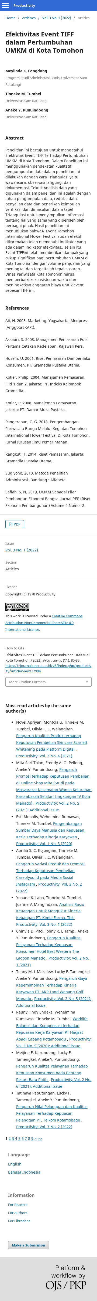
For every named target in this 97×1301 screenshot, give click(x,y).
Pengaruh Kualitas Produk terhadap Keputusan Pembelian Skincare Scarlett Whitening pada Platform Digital (51, 742)
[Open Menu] (5, 5)
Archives (29, 17)
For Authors (17, 1212)
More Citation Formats (27, 681)
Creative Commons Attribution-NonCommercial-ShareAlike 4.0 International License (43, 623)
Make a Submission (28, 1245)
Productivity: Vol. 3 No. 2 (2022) (44, 1126)
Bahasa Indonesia (24, 1172)
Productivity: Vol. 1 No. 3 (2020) (44, 843)
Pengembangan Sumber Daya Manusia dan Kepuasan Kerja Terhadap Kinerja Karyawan (50, 830)
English (15, 1164)
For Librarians (19, 1220)
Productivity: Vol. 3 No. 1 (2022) (44, 924)
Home (10, 17)
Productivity (24, 5)
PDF (16, 524)
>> (40, 1138)
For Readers (17, 1204)
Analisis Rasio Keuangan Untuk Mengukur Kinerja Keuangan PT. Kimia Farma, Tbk (50, 911)
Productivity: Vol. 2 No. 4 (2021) (44, 755)
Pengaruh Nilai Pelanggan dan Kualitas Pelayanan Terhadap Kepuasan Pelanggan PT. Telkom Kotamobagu (52, 1113)
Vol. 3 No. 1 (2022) (56, 17)
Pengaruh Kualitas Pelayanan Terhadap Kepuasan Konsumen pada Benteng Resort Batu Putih (52, 1072)
